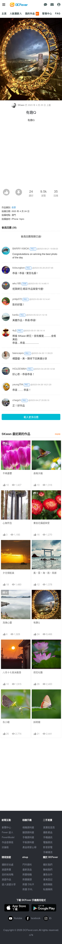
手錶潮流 (47, 852)
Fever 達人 (7, 832)
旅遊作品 (6, 879)
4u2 (14, 330)
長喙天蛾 (38, 473)
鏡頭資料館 (28, 832)
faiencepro (18, 353)
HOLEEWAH (19, 368)
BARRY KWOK (20, 248)
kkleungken (18, 267)
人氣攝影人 (16, 13)
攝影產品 (47, 832)
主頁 (4, 13)
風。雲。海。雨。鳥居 (45, 572)
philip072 (17, 299)
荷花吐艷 (38, 672)
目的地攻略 (7, 874)
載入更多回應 (31, 417)
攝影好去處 (7, 864)
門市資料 (27, 864)
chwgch (16, 400)
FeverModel (8, 837)
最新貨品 (27, 869)
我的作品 (32, 13)
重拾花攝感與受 (41, 522)
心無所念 (7, 522)
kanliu (15, 314)
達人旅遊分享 (9, 884)
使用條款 (47, 884)
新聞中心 (6, 827)
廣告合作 (47, 874)
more (57, 434)
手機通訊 (47, 837)
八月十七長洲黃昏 (12, 672)
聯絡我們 (47, 869)
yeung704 (17, 384)
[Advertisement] (31, 156)
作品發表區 (7, 842)
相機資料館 (28, 827)
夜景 (14, 207)
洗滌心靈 (7, 622)
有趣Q (36, 622)
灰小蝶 (6, 722)
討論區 (5, 847)
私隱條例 (47, 889)
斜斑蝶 (36, 722)
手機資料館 (28, 837)
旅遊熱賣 (6, 869)
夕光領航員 (8, 572)
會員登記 (47, 879)
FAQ (57, 13)
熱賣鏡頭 (27, 879)
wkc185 (16, 283)
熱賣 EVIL (27, 889)
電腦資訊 (47, 842)
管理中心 (47, 13)
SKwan (21, 104)
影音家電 (47, 847)
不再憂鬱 (7, 473)
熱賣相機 (27, 874)
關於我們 (47, 864)
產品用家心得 (29, 847)
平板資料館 (28, 842)
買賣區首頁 (49, 827)
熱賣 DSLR (28, 884)
